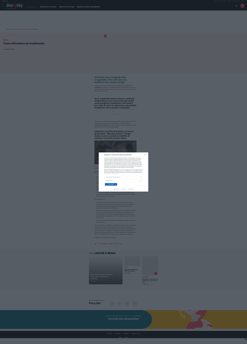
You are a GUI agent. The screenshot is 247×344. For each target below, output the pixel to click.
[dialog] (123, 172)
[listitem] (123, 177)
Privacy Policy (131, 189)
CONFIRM (111, 184)
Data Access (123, 189)
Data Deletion (116, 189)
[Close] (146, 155)
